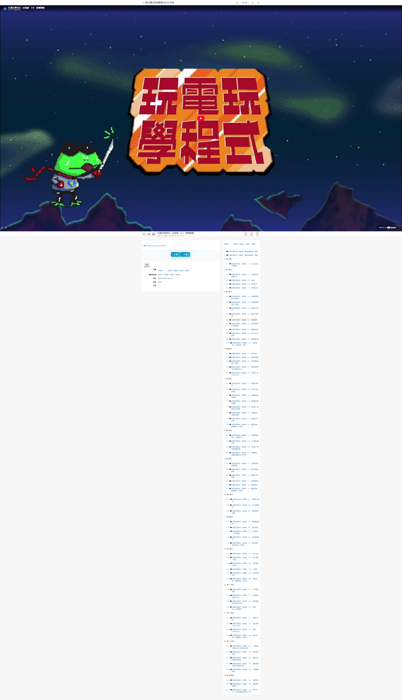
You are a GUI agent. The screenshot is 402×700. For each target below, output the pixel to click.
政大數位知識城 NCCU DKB (159, 2)
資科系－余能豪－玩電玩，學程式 (179, 270)
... (165, 270)
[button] (253, 2)
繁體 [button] (246, 3)
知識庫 (160, 270)
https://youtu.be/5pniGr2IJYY (157, 246)
